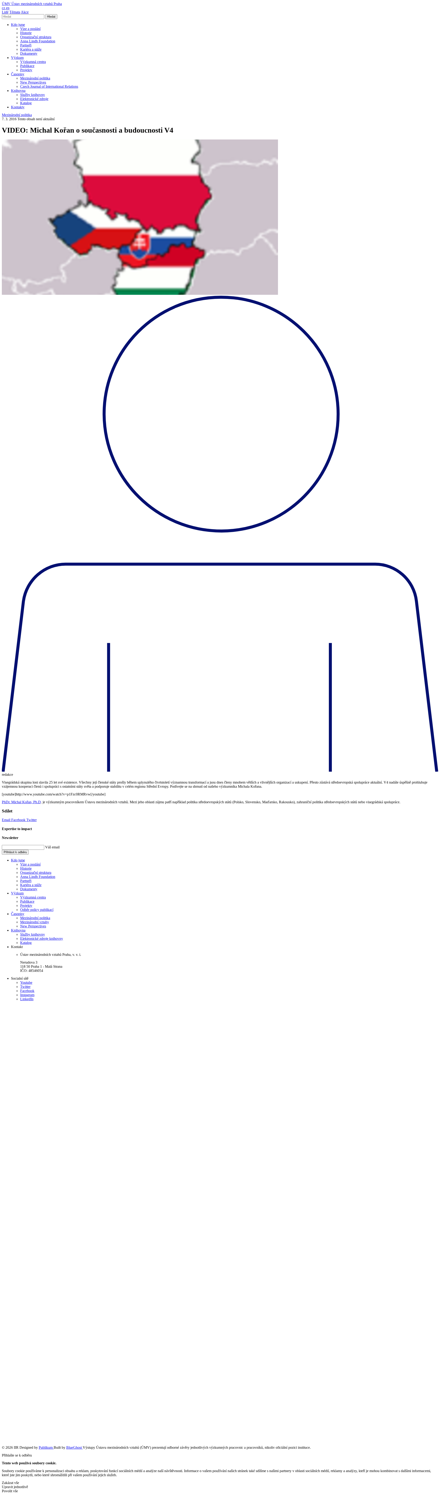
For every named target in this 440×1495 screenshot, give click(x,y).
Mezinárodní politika (35, 78)
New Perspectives (33, 82)
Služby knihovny (32, 95)
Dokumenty (28, 53)
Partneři (25, 45)
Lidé (5, 12)
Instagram (27, 995)
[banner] (32, 4)
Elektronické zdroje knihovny (41, 938)
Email (6, 820)
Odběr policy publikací (36, 910)
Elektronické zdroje (34, 99)
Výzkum (17, 58)
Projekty (26, 70)
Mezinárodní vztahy (34, 922)
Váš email (52, 847)
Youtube (26, 982)
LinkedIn (26, 999)
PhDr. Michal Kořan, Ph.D (21, 802)
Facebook (18, 820)
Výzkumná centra (33, 62)
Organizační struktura (35, 37)
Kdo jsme (18, 25)
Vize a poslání (30, 29)
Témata (14, 12)
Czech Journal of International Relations (49, 86)
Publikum (46, 1447)
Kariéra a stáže (30, 49)
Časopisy (17, 74)
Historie (26, 33)
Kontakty (18, 107)
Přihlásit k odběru (15, 852)
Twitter (31, 820)
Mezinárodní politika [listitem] (17, 115)
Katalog (26, 103)
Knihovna (18, 91)
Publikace (27, 66)
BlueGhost (74, 1447)
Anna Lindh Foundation (37, 41)
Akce (25, 12)
